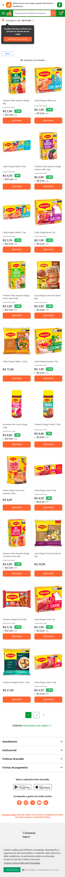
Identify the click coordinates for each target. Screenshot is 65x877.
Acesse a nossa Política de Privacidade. (22, 863)
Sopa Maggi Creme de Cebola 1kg (47, 554)
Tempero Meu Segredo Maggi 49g (16, 101)
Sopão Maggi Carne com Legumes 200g (13, 491)
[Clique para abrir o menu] (3, 13)
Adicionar (17, 120)
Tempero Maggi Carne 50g (14, 619)
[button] (40, 869)
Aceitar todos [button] (12, 870)
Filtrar (7, 53)
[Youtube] (39, 802)
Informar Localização (18, 39)
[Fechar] (3, 4)
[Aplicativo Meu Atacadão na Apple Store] (43, 787)
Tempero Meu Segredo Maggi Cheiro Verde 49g (16, 297)
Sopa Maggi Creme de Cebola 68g (47, 297)
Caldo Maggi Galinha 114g (14, 232)
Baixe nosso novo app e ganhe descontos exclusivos (33, 4)
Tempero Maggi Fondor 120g (47, 424)
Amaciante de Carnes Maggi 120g (15, 425)
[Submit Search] (53, 13)
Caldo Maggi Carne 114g (45, 682)
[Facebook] (19, 802)
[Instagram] (25, 802)
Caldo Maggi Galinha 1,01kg (15, 361)
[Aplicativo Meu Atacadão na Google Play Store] (22, 787)
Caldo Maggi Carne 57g (44, 619)
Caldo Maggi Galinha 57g (45, 100)
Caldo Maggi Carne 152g (45, 490)
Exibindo (31, 725)
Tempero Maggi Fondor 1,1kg (16, 682)
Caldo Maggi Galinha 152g (14, 166)
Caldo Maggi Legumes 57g (46, 361)
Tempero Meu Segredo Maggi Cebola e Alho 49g (47, 167)
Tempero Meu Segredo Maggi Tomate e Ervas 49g (16, 554)
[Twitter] (32, 802)
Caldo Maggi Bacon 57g (44, 232)
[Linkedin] (45, 802)
